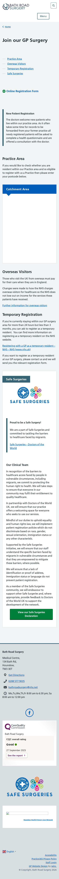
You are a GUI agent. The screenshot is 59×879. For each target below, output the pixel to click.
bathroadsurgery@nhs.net (23, 687)
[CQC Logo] (15, 729)
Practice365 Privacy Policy (44, 858)
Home (8, 26)
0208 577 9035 (16, 681)
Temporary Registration (20, 68)
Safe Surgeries (15, 73)
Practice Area (14, 58)
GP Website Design (38, 866)
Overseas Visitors (16, 63)
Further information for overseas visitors (24, 305)
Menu (43, 16)
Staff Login (51, 862)
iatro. (54, 866)
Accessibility (51, 855)
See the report (15, 755)
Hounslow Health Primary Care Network (38, 820)
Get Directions (16, 675)
